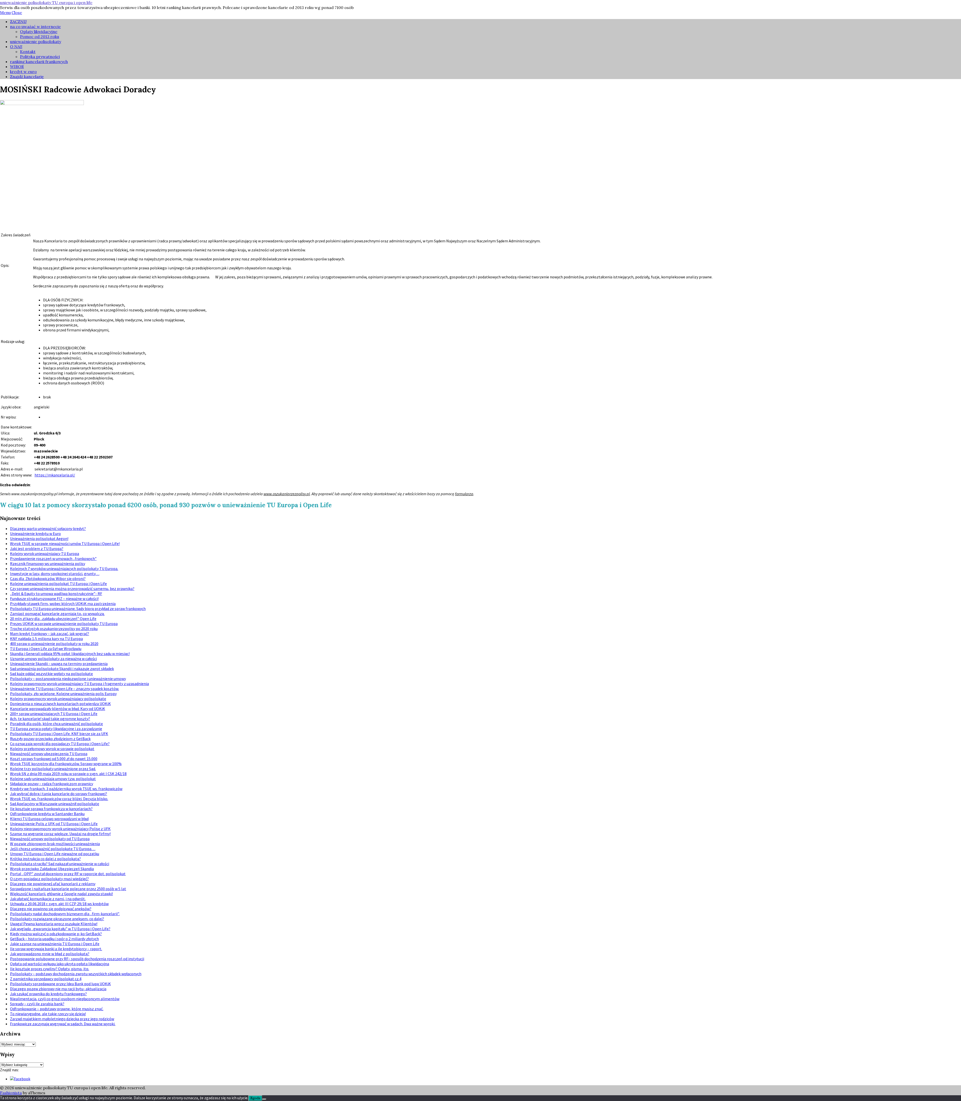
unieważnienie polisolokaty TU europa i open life (46, 2)
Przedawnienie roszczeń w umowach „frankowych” (53, 558)
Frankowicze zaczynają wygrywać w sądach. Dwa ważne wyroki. (62, 1023)
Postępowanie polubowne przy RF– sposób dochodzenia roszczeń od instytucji (77, 958)
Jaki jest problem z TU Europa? (36, 548)
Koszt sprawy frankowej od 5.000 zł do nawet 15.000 (53, 758)
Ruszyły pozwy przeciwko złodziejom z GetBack (50, 738)
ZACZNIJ (18, 21)
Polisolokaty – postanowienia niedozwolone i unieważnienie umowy (68, 678)
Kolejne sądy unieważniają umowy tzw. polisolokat (53, 778)
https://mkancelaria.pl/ (55, 474)
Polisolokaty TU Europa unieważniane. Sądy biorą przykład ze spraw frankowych (78, 608)
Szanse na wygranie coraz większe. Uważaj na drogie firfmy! (60, 833)
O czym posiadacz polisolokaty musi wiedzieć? (49, 878)
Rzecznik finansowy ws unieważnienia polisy (47, 563)
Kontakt (28, 51)
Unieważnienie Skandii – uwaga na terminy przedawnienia (59, 663)
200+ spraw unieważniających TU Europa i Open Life (53, 713)
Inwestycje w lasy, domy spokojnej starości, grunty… (54, 573)
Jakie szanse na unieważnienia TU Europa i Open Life (54, 943)
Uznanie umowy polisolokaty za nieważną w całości (53, 658)
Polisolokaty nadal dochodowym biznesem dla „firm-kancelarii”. (65, 913)
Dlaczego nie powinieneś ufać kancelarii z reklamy (52, 883)
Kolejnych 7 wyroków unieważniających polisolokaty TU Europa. (64, 568)
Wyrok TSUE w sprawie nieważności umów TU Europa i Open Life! (65, 543)
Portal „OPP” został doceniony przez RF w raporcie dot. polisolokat (68, 873)
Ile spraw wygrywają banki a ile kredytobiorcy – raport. (56, 948)
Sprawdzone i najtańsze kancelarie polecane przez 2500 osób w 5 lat (68, 888)
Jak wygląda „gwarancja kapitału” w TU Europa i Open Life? (60, 928)
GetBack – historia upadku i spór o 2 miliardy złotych (54, 938)
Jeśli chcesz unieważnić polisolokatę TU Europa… (52, 848)
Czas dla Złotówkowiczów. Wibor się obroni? (48, 578)
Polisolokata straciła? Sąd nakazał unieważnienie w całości (59, 863)
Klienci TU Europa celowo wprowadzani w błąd (49, 818)
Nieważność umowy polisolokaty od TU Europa (50, 838)
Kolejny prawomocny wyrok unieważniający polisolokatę (58, 698)
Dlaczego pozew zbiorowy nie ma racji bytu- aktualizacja (58, 988)
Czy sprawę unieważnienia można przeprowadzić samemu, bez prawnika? (72, 588)
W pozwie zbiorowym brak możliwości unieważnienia (55, 843)
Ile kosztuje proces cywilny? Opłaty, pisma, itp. (49, 968)
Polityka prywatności (40, 56)
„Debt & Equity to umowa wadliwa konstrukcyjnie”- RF (56, 593)
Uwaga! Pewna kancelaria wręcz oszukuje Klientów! (53, 923)
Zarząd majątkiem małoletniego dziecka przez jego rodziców (62, 1018)
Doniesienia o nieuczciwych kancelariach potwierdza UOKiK (60, 703)
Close (17, 12)
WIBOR (17, 66)
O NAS (16, 46)
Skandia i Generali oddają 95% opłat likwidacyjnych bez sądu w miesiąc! (70, 653)
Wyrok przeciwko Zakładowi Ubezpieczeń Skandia (52, 868)
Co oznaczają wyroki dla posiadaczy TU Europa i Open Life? (60, 743)
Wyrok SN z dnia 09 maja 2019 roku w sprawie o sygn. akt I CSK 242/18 (68, 773)
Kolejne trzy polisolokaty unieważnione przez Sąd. (53, 768)
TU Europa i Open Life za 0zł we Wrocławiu (45, 648)
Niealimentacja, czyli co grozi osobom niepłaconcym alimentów (64, 998)
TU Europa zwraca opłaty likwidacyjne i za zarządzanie (56, 728)
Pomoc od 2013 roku (39, 36)
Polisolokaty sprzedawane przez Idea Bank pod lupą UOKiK (60, 983)
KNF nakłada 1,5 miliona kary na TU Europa (46, 638)
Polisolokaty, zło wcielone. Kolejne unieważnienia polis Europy (63, 693)
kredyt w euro (23, 71)
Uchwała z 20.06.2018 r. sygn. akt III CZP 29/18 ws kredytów (59, 903)
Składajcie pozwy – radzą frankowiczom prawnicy (51, 783)
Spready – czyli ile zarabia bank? (37, 1003)
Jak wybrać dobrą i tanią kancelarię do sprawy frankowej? (58, 793)
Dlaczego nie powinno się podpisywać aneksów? (50, 908)
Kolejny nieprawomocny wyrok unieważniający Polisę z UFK (60, 828)
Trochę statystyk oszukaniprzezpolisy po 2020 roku (54, 628)
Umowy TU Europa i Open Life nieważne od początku (54, 853)
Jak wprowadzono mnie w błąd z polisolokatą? (49, 953)
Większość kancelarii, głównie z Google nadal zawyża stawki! (61, 893)
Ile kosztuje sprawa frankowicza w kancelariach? (51, 808)
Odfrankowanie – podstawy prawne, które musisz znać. (56, 1008)
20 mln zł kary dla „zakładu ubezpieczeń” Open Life (53, 618)
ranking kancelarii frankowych (39, 61)
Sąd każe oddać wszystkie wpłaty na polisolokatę (51, 673)
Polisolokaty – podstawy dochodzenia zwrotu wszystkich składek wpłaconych (75, 973)
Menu (5, 12)
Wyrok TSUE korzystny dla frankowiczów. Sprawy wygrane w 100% (66, 763)
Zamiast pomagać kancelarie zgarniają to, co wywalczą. (57, 613)
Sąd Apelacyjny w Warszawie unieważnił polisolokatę (54, 803)
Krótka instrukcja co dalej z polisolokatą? (45, 858)
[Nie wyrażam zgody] (264, 1099)
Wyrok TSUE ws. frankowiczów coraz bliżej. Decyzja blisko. (59, 798)
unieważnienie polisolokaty (35, 41)
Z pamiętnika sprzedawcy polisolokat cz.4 (45, 978)
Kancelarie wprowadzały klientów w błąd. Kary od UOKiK (57, 708)
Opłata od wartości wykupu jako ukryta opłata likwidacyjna (59, 963)
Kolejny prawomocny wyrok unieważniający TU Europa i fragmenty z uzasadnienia (79, 683)
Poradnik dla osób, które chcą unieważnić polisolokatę (56, 723)
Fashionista (11, 1092)
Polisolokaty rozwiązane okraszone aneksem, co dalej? (57, 918)
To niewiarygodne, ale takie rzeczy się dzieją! (48, 1013)
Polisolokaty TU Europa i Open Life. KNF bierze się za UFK (59, 733)
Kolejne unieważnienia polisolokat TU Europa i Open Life (58, 583)
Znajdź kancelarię (27, 76)
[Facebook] (20, 1078)
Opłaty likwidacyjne (38, 31)
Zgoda (255, 1098)
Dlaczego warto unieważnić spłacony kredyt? (48, 528)
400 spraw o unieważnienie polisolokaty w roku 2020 (54, 643)
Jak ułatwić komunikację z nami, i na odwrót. (48, 898)
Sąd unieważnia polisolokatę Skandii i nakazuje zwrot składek (62, 668)
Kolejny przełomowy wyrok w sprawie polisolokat (52, 748)
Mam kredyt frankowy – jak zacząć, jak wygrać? (49, 633)
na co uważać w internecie (35, 26)
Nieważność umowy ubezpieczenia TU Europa (48, 753)
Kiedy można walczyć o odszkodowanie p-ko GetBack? (56, 933)
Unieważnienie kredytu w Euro (35, 533)
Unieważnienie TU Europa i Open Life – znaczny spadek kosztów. (64, 688)
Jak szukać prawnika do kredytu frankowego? (48, 993)
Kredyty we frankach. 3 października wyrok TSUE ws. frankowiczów (66, 788)
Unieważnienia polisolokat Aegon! (39, 538)
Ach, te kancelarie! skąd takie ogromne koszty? (50, 718)
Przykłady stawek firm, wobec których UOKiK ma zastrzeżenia (63, 603)
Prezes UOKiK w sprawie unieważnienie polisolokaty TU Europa (64, 623)
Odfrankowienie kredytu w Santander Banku (47, 813)
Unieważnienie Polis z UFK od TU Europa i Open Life (54, 823)
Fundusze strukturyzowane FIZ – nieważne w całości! (54, 598)
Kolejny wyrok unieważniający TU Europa (44, 553)
